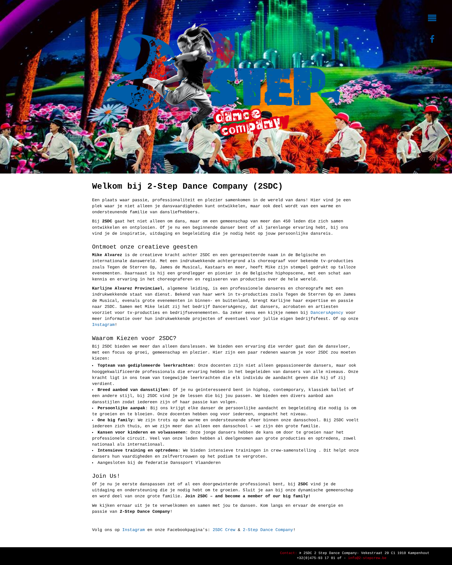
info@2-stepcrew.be (367, 558)
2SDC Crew (224, 530)
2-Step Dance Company (268, 530)
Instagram (103, 324)
